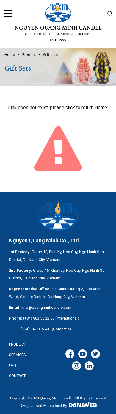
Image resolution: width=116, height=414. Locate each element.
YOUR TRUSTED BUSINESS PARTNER (58, 34)
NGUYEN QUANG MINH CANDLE (58, 28)
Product (29, 54)
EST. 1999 (58, 40)
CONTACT (17, 375)
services (17, 354)
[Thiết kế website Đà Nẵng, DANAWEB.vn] (82, 405)
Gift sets (50, 54)
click (70, 107)
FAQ (12, 365)
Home (9, 54)
